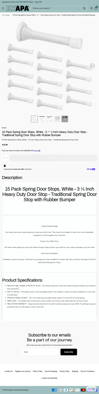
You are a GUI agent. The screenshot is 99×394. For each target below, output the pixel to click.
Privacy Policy (64, 371)
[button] (92, 65)
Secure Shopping (51, 371)
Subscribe (68, 352)
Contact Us (9, 371)
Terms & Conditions (87, 371)
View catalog (3, 8)
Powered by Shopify (20, 390)
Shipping (75, 371)
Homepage (6, 15)
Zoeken (84, 8)
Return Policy (37, 371)
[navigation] (34, 119)
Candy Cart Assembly (49, 378)
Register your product (22, 371)
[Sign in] (91, 8)
